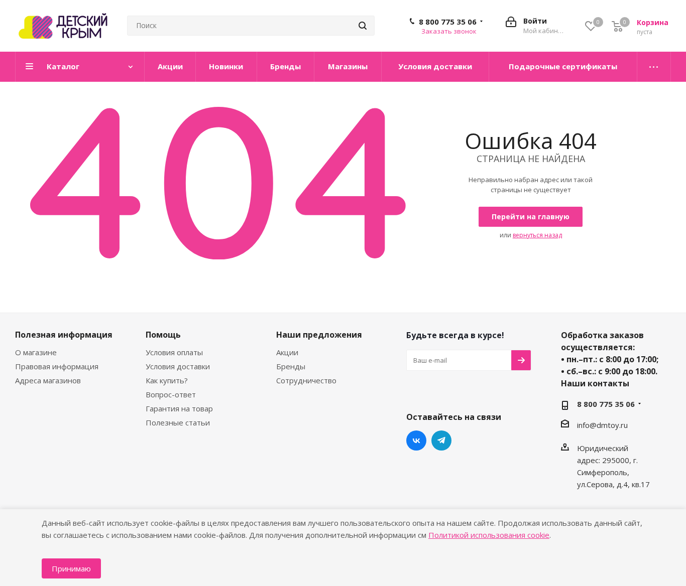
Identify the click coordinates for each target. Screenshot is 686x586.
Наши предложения (319, 334)
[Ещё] (654, 67)
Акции (287, 352)
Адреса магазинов (48, 380)
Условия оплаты (174, 352)
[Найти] (363, 26)
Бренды (290, 366)
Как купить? (167, 380)
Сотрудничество (306, 380)
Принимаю (71, 568)
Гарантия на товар (179, 408)
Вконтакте (416, 440)
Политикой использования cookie (488, 535)
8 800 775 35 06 (448, 21)
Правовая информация (56, 366)
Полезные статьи (178, 422)
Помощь (163, 334)
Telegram (441, 440)
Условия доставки (178, 366)
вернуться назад (537, 235)
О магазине (36, 352)
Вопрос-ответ (171, 394)
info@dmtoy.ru (602, 425)
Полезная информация (63, 334)
